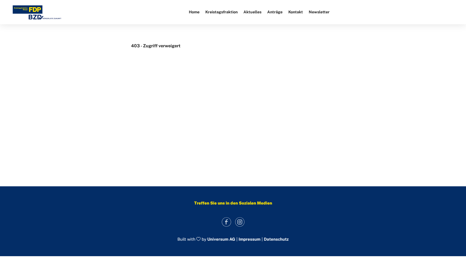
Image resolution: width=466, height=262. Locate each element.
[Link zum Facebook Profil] (226, 221)
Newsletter (319, 12)
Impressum (249, 239)
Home (194, 12)
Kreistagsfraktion (221, 12)
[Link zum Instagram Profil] (239, 221)
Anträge (275, 12)
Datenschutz (276, 239)
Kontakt (295, 12)
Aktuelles (252, 12)
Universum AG (221, 239)
